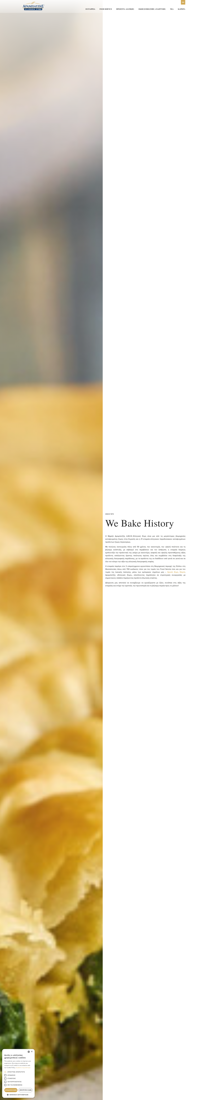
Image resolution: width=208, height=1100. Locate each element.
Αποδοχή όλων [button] (11, 1090)
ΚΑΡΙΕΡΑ (181, 9)
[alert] (18, 1073)
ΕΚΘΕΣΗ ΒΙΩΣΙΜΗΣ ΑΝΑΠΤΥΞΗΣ (152, 9)
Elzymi (182, 572)
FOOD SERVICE (106, 9)
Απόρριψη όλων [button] (26, 1090)
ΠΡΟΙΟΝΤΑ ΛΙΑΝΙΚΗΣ (125, 9)
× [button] (31, 1051)
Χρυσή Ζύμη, (173, 572)
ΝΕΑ (172, 9)
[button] (18, 1095)
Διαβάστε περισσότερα (23, 1067)
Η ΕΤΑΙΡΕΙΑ (90, 9)
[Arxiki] (33, 5)
